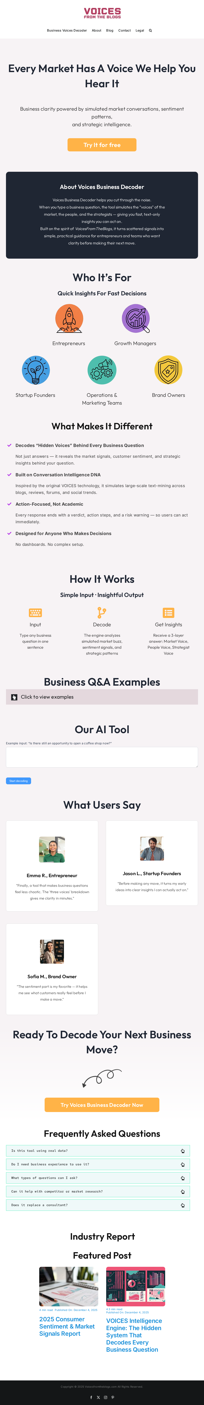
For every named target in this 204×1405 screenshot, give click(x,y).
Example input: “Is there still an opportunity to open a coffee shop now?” (59, 743)
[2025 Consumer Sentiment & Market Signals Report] (68, 1269)
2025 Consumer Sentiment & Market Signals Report (67, 1326)
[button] (150, 30)
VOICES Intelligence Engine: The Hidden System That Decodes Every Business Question (134, 1335)
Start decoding (18, 780)
